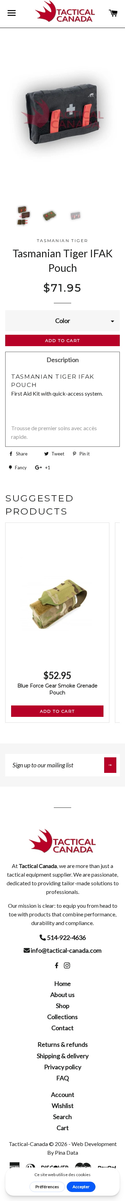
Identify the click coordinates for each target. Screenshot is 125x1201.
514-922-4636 (66, 937)
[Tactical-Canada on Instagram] (68, 965)
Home (62, 983)
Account (62, 1094)
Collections (62, 1016)
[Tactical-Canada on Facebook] (57, 965)
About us (62, 994)
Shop (62, 1005)
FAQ (62, 1078)
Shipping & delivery (63, 1056)
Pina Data (66, 1152)
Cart (63, 1127)
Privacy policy (62, 1067)
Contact (62, 1028)
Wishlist (63, 1105)
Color (62, 320)
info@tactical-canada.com (65, 950)
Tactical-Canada (28, 1143)
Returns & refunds (63, 1044)
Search (62, 1116)
